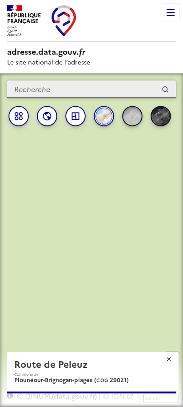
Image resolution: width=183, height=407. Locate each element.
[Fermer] (169, 359)
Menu (170, 12)
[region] (91, 240)
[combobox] (91, 89)
